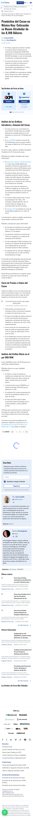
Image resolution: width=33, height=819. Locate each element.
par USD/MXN (11, 140)
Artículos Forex (7, 747)
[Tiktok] (20, 740)
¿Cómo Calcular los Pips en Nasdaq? (14, 755)
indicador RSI (11, 209)
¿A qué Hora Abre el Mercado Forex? (14, 758)
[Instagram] (30, 740)
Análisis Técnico (8, 11)
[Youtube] (25, 739)
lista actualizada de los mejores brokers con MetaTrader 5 (14, 425)
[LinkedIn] (13, 502)
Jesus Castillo (19, 497)
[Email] (16, 536)
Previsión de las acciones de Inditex (13, 785)
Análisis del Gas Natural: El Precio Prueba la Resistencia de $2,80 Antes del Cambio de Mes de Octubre (22, 652)
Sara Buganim (22, 531)
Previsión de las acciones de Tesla (13, 778)
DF (2, 11)
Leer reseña (9, 106)
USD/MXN (20, 569)
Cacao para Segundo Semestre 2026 (14, 765)
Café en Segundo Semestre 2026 (13, 771)
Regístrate (16, 486)
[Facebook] (2, 739)
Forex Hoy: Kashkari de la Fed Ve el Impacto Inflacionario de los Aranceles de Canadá (22, 596)
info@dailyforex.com (7, 791)
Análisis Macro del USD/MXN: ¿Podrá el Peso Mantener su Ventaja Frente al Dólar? (22, 636)
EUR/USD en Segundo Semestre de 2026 (15, 768)
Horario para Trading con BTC (12, 752)
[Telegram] (15, 739)
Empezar (9, 101)
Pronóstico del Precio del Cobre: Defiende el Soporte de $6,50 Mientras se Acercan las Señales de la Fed (22, 668)
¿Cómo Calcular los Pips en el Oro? (13, 749)
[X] (6, 739)
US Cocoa (12, 569)
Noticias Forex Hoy (7, 589)
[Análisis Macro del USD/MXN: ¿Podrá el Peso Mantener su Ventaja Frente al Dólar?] (6, 633)
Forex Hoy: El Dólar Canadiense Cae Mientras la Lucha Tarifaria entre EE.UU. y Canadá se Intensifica (22, 580)
